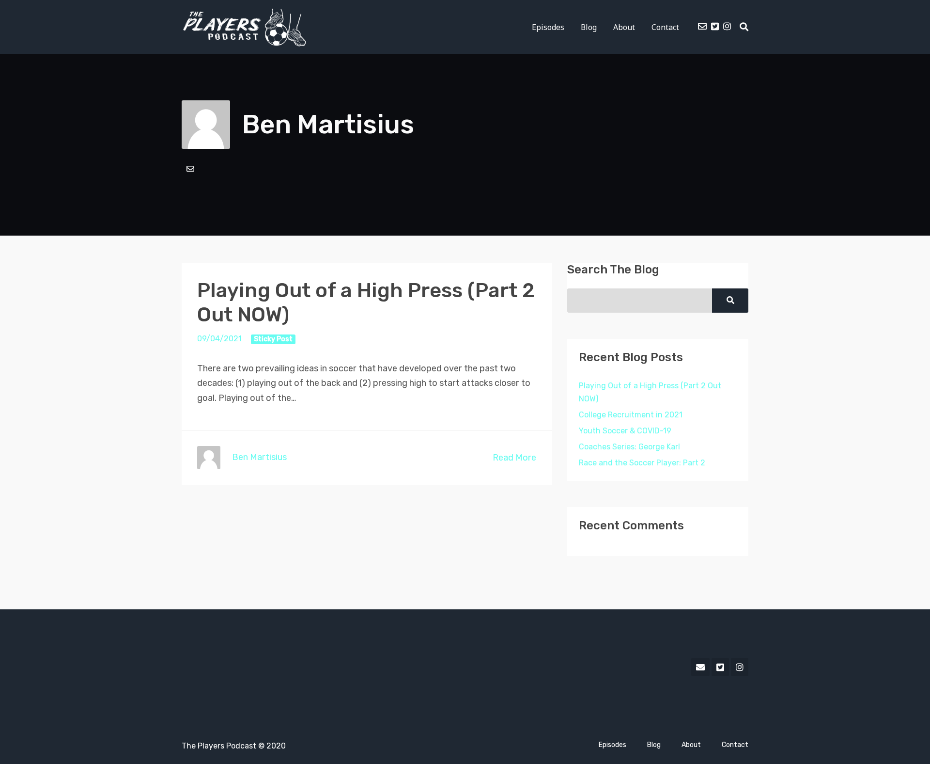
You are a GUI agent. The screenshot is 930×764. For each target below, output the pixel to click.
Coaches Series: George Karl (629, 446)
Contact (665, 27)
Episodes (548, 27)
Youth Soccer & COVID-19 (625, 430)
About (624, 27)
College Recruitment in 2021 (630, 414)
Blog (589, 27)
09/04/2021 (219, 338)
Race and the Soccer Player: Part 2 (642, 462)
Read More (514, 457)
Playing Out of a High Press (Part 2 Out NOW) (650, 392)
